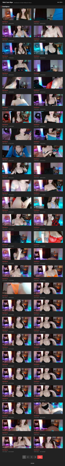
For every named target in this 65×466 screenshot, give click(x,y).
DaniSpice (5, 22)
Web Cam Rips (8, 2)
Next (40, 457)
